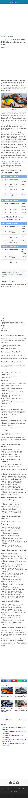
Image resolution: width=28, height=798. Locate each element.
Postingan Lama (22, 719)
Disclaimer (24, 788)
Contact (12, 788)
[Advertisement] (14, 20)
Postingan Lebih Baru (6, 719)
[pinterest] (14, 681)
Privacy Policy (18, 788)
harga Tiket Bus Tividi (14, 162)
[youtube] (14, 782)
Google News (14, 791)
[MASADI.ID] (14, 2)
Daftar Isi (7, 788)
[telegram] (24, 681)
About (3, 788)
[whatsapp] (19, 681)
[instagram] (17, 782)
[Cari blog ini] (26, 2)
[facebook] (3, 681)
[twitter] (8, 681)
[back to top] (25, 795)
